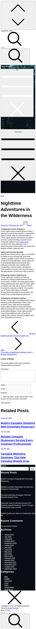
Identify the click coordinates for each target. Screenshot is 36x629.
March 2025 (8, 556)
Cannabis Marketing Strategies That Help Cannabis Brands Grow (15, 457)
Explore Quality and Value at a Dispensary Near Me (18, 514)
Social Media (9, 587)
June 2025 (8, 549)
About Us (7, 122)
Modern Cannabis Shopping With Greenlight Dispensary (18, 424)
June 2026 (8, 539)
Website (4, 393)
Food (6, 583)
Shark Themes (12, 608)
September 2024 (10, 569)
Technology (8, 589)
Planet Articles (6, 66)
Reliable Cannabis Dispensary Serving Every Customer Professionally (17, 440)
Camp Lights (24, 242)
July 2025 (7, 547)
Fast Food (8, 581)
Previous (18, 334)
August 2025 (9, 545)
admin (30, 225)
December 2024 (10, 562)
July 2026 (7, 537)
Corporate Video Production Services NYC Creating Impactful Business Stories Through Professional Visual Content (17, 505)
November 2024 (10, 564)
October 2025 (9, 541)
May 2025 (8, 552)
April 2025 (8, 554)
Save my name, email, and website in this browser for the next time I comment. (17, 398)
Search (3, 466)
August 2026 (9, 534)
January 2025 (9, 560)
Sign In (7, 126)
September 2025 (10, 543)
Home (6, 120)
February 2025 (9, 558)
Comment (5, 369)
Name (3, 385)
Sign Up (7, 128)
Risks (6, 585)
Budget (7, 579)
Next (17, 352)
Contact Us (8, 124)
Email (3, 389)
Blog (2, 196)
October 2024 (9, 567)
